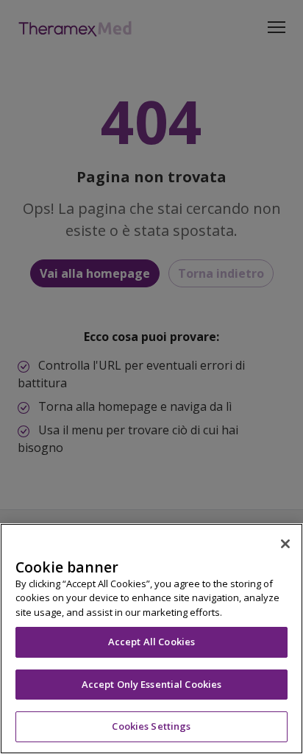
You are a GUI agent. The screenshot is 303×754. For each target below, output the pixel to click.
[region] (151, 638)
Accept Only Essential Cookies (152, 684)
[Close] (285, 544)
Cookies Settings (151, 726)
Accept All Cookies (151, 641)
